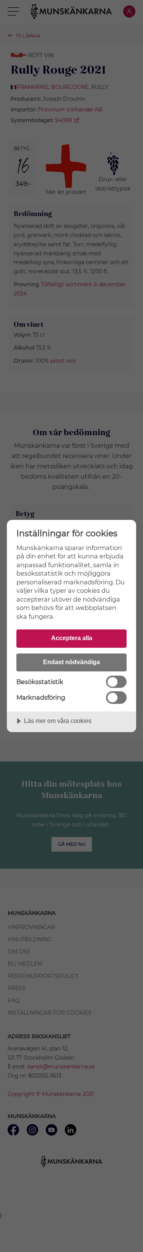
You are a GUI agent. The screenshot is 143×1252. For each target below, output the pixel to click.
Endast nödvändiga (71, 661)
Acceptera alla (71, 637)
